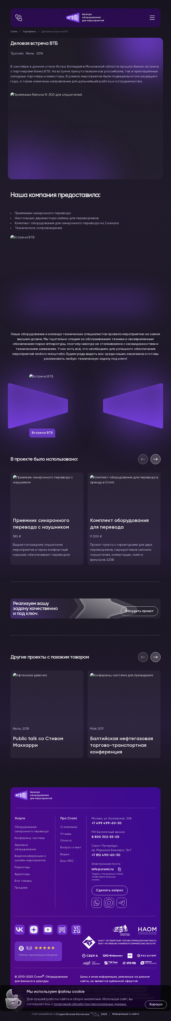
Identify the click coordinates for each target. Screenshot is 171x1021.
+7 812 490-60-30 (106, 855)
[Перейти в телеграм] (122, 903)
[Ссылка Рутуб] (62, 930)
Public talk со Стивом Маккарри (38, 742)
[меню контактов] (18, 17)
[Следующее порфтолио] (156, 657)
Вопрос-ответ (70, 847)
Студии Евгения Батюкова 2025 (81, 1014)
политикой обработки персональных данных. (90, 1004)
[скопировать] (118, 869)
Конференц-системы (30, 838)
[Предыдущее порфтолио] (143, 657)
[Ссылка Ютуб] (48, 930)
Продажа (21, 887)
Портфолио (29, 31)
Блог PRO (67, 861)
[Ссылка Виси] (76, 930)
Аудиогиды (22, 874)
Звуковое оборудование (25, 847)
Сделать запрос (109, 890)
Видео (64, 854)
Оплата (66, 840)
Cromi (14, 31)
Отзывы (65, 833)
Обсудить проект (139, 611)
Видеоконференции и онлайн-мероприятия (30, 858)
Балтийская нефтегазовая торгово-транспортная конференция (121, 745)
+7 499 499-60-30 (107, 823)
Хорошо (155, 1004)
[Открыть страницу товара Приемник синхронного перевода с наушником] (46, 519)
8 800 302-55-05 (105, 837)
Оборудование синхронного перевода (32, 829)
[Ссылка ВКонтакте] (20, 930)
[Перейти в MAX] (109, 903)
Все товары (23, 880)
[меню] (152, 18)
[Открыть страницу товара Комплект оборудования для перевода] (124, 519)
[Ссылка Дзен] (34, 930)
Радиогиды (22, 867)
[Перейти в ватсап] (97, 903)
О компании (68, 827)
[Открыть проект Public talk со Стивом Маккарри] (46, 714)
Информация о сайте (125, 1014)
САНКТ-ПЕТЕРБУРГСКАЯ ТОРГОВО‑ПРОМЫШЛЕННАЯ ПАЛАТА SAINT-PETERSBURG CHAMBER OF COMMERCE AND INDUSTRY (127, 942)
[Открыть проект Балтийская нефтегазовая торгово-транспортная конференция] (124, 714)
